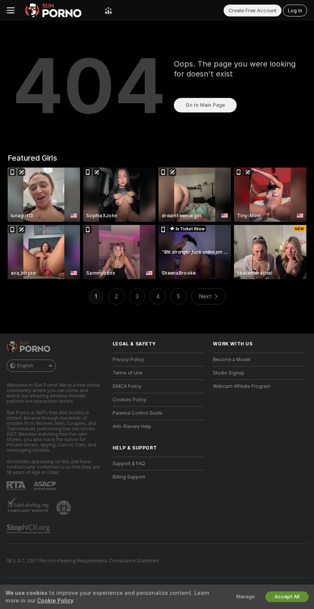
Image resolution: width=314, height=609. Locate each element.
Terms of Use (127, 373)
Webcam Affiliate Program (241, 386)
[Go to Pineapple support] (64, 507)
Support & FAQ (129, 463)
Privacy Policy (128, 359)
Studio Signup (228, 373)
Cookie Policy (55, 601)
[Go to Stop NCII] (29, 529)
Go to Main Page (205, 105)
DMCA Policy (127, 386)
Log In (295, 10)
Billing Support (129, 477)
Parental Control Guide (137, 413)
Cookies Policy (129, 399)
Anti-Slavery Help (132, 426)
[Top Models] (108, 10)
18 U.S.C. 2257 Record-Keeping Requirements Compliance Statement (83, 560)
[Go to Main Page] (59, 10)
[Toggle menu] (10, 10)
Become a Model (231, 359)
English (25, 365)
